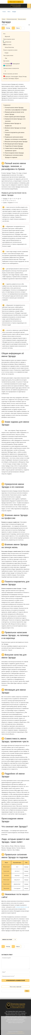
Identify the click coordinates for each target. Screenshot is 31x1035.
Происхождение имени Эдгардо (14, 153)
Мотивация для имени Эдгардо (14, 144)
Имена (9, 11)
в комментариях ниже (21, 907)
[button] (29, 6)
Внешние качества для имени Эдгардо (16, 141)
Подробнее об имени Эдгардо (14, 146)
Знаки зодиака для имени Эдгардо (15, 116)
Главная (4, 11)
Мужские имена (22, 19)
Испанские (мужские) (12, 19)
